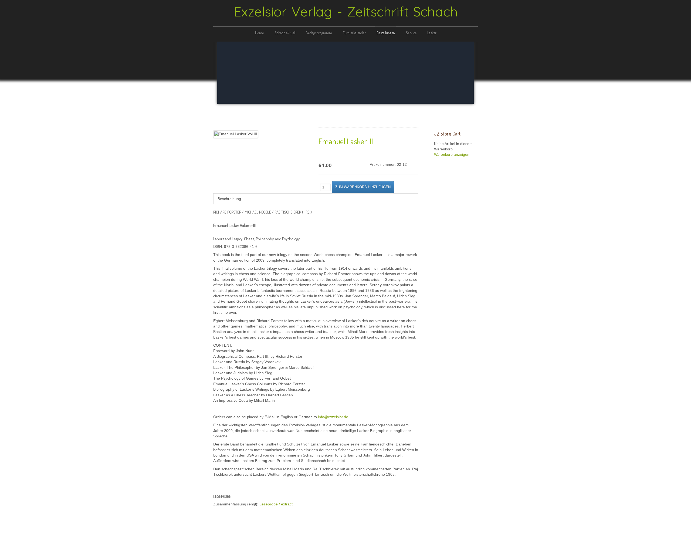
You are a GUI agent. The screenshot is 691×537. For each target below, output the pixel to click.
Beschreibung (229, 199)
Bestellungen (386, 33)
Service (411, 33)
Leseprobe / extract (276, 504)
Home (259, 33)
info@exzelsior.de (333, 417)
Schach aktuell (285, 33)
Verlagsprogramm (319, 33)
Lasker (431, 33)
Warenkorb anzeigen (451, 155)
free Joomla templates (345, 532)
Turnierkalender (354, 33)
